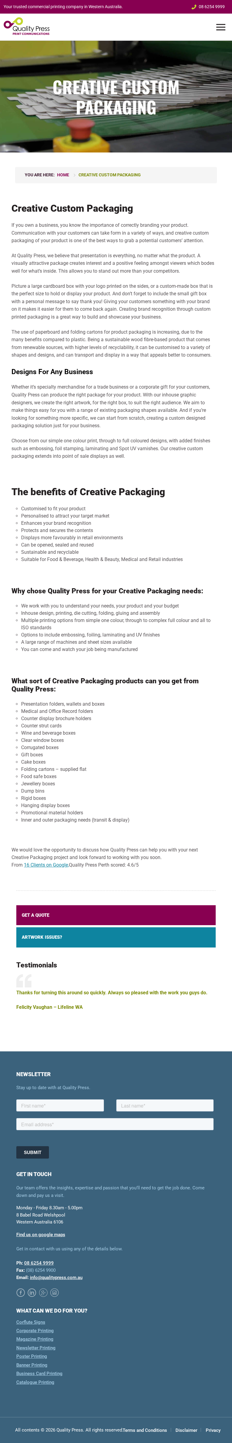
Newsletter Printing (36, 1348)
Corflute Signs (30, 1322)
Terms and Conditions (145, 1430)
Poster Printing (31, 1356)
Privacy (213, 1430)
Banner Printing (31, 1365)
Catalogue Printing (35, 1382)
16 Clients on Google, (46, 865)
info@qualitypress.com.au (56, 1278)
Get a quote (35, 915)
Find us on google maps (40, 1234)
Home (63, 175)
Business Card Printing (39, 1374)
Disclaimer (186, 1430)
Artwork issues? (42, 937)
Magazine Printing (34, 1339)
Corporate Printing (35, 1330)
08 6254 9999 (212, 6)
